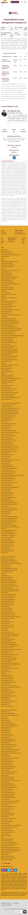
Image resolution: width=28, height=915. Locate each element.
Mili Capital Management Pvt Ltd (7, 601)
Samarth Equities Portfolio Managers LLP (9, 725)
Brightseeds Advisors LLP (6, 366)
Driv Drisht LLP (4, 422)
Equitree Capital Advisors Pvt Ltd (8, 454)
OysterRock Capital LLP (6, 666)
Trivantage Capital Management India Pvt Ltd (10, 801)
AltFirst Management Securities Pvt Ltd (9, 301)
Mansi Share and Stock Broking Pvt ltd (9, 582)
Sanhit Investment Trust (6, 732)
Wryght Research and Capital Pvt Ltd (8, 857)
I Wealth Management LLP (6, 511)
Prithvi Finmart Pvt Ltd (5, 689)
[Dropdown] (25, 2)
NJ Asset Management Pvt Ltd (7, 651)
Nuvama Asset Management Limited (8, 659)
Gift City (3, 241)
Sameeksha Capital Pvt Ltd (6, 727)
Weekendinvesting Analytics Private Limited (10, 847)
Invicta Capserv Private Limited (7, 537)
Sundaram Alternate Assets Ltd (7, 777)
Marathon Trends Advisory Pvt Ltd (8, 584)
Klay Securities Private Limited (7, 558)
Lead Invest (3, 573)
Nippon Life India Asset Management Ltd (9, 646)
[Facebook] (5, 870)
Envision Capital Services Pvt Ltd (7, 444)
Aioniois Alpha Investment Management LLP (10, 284)
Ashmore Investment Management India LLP (10, 321)
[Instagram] (2, 870)
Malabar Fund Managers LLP (7, 578)
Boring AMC (3, 363)
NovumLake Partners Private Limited (8, 658)
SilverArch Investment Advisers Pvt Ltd (9, 751)
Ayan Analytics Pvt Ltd (5, 344)
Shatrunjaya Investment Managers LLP (9, 744)
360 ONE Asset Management (7, 253)
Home (2, 230)
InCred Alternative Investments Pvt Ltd (9, 521)
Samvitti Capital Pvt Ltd (5, 728)
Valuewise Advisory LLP (6, 828)
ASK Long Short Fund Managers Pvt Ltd (9, 327)
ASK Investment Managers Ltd (7, 325)
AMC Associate (12, 239)
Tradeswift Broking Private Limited (8, 797)
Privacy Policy (16, 903)
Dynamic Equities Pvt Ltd (6, 427)
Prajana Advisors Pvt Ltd (6, 683)
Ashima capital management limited (8, 320)
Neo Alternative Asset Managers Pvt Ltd (9, 633)
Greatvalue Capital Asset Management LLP (10, 487)
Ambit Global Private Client (6, 304)
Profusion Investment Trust (6, 694)
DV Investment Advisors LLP (7, 425)
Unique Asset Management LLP (7, 813)
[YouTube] (12, 870)
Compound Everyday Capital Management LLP (10, 397)
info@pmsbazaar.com (8, 866)
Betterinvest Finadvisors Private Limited (9, 356)
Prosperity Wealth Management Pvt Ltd (9, 695)
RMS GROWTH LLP (5, 718)
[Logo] (4, 2)
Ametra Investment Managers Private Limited (10, 309)
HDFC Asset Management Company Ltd (9, 502)
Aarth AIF (3, 259)
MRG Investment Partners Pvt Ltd (7, 618)
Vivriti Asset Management (6, 835)
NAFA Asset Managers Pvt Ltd (7, 621)
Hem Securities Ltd (5, 506)
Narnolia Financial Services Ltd (7, 625)
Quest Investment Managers (7, 706)
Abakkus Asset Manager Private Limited (9, 261)
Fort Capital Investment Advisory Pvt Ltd (9, 468)
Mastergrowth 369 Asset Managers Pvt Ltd (10, 589)
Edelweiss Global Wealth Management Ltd (10, 432)
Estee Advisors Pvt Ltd (5, 456)
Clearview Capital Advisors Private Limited (9, 392)
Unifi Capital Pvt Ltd (5, 811)
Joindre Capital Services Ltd (7, 549)
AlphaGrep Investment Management (8, 297)
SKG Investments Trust (5, 756)
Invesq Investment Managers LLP (8, 532)
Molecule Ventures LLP (5, 606)
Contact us (3, 233)
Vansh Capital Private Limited (7, 830)
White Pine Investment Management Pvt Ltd (10, 851)
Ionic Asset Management (6, 538)
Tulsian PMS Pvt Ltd (5, 804)
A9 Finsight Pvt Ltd (5, 256)
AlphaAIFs (3, 296)
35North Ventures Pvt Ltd (6, 251)
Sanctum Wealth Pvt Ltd (6, 730)
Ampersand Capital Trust (6, 311)
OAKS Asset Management (6, 661)
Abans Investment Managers (7, 263)
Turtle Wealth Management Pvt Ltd (8, 806)
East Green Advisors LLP (6, 428)
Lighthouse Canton (5, 575)
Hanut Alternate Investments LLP (7, 501)
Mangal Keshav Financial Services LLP (9, 580)
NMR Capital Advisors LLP (6, 652)
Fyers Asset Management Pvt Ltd (8, 477)
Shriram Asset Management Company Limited (10, 749)
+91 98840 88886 (6, 863)
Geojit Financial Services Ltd (7, 480)
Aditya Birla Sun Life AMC (6, 275)
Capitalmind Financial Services (7, 375)
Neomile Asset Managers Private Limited (9, 635)
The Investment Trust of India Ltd (8, 794)
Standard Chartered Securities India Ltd (9, 771)
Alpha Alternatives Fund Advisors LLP (9, 294)
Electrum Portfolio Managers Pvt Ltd (8, 435)
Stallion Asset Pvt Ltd (5, 770)
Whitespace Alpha (5, 854)
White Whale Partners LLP (6, 852)
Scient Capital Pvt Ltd (5, 737)
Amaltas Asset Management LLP (8, 302)
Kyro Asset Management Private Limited (9, 568)
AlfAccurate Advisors (5, 292)
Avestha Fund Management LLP (7, 340)
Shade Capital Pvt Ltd (5, 742)
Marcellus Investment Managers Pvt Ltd (9, 585)
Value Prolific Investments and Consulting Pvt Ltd (11, 825)
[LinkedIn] (14, 157)
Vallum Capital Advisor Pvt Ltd (7, 821)
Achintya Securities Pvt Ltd (6, 273)
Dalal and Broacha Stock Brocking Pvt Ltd (9, 413)
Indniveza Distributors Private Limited (8, 525)
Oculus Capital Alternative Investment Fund (10, 663)
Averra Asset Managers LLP (6, 339)
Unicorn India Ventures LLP (6, 809)
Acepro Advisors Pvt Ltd (6, 271)
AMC (2, 238)
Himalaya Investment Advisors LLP (8, 508)
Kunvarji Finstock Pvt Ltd (6, 566)
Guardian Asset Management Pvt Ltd (8, 497)
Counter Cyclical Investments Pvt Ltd (8, 404)
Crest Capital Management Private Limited (9, 411)
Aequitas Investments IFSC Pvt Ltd (8, 278)
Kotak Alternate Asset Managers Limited (9, 561)
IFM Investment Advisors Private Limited (9, 516)
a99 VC (2, 258)
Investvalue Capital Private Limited (8, 535)
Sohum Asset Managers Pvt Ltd (7, 761)
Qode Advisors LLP (5, 704)
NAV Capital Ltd (4, 628)
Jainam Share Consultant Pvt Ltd (7, 545)
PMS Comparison (19, 230)
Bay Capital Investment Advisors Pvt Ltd (9, 352)
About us (3, 232)
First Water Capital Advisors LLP (7, 466)
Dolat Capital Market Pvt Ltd (6, 418)
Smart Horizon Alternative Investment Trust (10, 758)
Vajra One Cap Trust (5, 816)
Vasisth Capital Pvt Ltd (5, 833)
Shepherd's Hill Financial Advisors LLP (9, 746)
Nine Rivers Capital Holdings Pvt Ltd (8, 642)
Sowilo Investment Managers (7, 765)
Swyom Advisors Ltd (5, 782)
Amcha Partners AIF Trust (6, 308)
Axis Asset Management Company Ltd (9, 342)
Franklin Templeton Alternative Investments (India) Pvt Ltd (13, 475)
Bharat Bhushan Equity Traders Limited (9, 359)
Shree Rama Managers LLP (6, 747)
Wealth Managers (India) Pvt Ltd (7, 845)
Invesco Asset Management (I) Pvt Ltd (9, 530)
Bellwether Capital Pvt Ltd (6, 354)
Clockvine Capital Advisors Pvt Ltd (8, 394)
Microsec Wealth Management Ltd (8, 599)
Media (23, 239)
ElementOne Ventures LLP (6, 437)
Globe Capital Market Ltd (6, 485)
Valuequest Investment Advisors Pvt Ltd (9, 827)
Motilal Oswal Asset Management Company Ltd (11, 616)
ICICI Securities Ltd (5, 514)
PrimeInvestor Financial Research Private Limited (11, 687)
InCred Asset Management (6, 523)
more (9, 123)
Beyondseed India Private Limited (8, 357)
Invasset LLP (3, 528)
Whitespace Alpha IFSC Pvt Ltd (7, 856)
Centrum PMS (4, 383)
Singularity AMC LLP (5, 754)
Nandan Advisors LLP (5, 623)
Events (23, 238)
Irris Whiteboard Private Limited (7, 540)
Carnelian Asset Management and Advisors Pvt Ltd (11, 378)
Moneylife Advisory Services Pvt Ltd (8, 613)
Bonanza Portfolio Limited (6, 361)
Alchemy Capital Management (7, 289)
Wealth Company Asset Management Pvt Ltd (10, 844)
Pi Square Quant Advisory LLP (7, 676)
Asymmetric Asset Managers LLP (8, 332)
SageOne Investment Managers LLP (8, 723)
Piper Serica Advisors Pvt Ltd (7, 678)
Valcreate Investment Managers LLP (8, 818)
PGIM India (3, 673)
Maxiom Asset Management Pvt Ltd (8, 594)
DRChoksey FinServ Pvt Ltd (6, 420)
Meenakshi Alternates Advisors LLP (8, 596)
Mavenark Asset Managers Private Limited (9, 590)
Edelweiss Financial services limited (8, 430)
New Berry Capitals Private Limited (8, 639)
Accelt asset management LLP (7, 266)
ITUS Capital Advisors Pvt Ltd (7, 544)
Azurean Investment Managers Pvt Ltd (9, 345)
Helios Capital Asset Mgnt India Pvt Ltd (9, 504)
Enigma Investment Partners (6, 442)
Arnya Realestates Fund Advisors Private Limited (11, 314)
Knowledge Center (12, 238)
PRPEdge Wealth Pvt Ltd (6, 697)
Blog (23, 241)
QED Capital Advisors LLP (6, 702)
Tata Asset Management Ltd (7, 789)
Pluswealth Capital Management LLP (8, 682)
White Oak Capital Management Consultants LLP (11, 849)
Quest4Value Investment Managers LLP (9, 710)
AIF (2, 239)
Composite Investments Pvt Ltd (7, 395)
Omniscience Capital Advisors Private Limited (10, 664)
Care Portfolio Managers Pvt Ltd (7, 376)
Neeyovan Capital (4, 630)
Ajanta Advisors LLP (5, 285)
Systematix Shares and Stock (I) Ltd (8, 785)
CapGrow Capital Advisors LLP (7, 371)
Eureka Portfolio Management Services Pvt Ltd (10, 459)
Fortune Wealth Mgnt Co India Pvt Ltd (8, 471)
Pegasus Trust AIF (5, 670)
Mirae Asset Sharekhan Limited (7, 603)
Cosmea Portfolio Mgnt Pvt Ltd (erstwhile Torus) (11, 403)
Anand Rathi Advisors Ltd (6, 313)
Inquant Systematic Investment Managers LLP (10, 526)
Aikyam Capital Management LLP (8, 282)
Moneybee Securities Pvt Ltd (7, 611)
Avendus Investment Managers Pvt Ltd (9, 337)
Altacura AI (3, 299)
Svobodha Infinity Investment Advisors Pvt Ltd (10, 780)
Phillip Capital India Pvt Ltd (6, 675)
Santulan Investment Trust (6, 734)
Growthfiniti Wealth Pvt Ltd (6, 495)
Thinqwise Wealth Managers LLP (7, 796)
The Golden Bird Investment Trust (8, 792)
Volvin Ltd (3, 837)
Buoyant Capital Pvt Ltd (6, 370)
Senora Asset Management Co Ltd (8, 739)
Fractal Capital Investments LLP (7, 473)
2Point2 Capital (4, 249)
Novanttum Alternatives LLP (6, 656)
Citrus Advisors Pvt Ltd (5, 387)
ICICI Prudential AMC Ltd (6, 513)
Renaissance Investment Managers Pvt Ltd (10, 715)
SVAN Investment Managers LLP (7, 778)
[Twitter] (9, 870)
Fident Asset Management (6, 461)
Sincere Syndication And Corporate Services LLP (11, 753)
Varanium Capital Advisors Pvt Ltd (8, 832)
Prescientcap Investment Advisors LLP (9, 685)
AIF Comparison (19, 232)
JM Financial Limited (5, 547)
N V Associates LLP (5, 620)
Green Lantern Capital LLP (6, 489)
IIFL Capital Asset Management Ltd (8, 520)
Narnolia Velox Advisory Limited (7, 627)
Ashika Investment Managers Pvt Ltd (8, 318)
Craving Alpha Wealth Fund (6, 406)
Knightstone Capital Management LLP (9, 560)
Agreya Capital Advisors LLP (7, 280)
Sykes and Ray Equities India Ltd (7, 784)
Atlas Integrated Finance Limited (7, 333)
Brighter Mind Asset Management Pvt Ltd (9, 364)
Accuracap (3, 268)
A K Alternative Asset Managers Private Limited (10, 254)
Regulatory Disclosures (6, 903)
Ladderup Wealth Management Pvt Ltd (9, 570)
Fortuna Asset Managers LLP (7, 470)
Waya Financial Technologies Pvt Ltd (8, 842)
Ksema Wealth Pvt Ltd (5, 565)
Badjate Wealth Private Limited (7, 347)
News (23, 243)
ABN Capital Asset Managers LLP (8, 265)
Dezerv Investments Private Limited (8, 415)
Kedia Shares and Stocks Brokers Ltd (8, 556)
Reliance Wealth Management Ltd (8, 713)
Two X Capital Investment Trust (7, 808)
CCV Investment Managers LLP (7, 382)
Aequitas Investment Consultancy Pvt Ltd (9, 277)
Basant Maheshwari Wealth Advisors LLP (9, 351)
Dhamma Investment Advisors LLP (8, 416)
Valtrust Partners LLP (5, 823)
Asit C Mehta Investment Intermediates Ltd (10, 323)
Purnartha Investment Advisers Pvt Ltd (9, 701)
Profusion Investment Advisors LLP (8, 692)
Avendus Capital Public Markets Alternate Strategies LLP (12, 335)
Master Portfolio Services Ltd (7, 587)
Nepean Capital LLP (5, 637)
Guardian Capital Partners (6, 499)
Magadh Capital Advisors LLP (7, 577)
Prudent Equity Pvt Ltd (5, 699)
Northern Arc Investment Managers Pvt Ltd (9, 654)
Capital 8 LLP (3, 373)
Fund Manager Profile (20, 233)
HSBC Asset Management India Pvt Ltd (9, 509)
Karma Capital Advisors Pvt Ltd (7, 551)
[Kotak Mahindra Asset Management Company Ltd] (14, 12)
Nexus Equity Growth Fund (6, 640)
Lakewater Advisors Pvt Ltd (6, 572)
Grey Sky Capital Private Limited (7, 492)
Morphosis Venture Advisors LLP (8, 615)
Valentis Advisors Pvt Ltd (6, 820)
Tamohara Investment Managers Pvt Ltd (9, 787)
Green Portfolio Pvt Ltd (5, 490)
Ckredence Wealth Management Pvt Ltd (9, 388)
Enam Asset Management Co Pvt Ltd (8, 440)
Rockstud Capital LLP (5, 720)
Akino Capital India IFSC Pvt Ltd (7, 287)
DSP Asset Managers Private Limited (8, 423)
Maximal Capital (4, 592)
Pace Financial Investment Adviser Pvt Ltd (9, 668)
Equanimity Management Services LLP (9, 446)
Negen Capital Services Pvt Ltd (7, 632)
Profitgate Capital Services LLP (7, 690)
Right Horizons (4, 716)
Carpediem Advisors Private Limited (8, 380)
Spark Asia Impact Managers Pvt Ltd (8, 766)
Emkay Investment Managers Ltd (7, 439)
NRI (2, 243)
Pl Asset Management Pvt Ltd (7, 680)
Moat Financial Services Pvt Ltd (7, 604)
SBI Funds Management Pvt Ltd (7, 735)
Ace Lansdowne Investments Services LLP (9, 270)
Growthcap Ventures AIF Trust (7, 494)
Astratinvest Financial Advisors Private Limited (10, 330)
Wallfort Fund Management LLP (7, 839)
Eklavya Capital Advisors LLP (7, 434)
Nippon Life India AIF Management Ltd (9, 644)
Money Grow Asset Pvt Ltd (6, 609)
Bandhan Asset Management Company (9, 349)
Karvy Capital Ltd (4, 552)
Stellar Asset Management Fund (7, 773)
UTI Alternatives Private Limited (7, 814)
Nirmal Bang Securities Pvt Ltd (7, 647)
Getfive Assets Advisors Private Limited (9, 482)
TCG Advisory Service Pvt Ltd (7, 790)
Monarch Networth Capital (6, 608)
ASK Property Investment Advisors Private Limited (11, 328)
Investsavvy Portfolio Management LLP (9, 533)
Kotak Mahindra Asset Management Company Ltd (11, 563)
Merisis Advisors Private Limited (7, 597)
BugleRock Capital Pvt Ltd (6, 368)
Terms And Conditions (6, 905)
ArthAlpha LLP (4, 316)
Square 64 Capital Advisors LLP (7, 768)
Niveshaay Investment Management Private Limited (11, 649)
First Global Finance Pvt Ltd (6, 465)
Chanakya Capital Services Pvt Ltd (8, 385)
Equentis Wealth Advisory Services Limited (10, 447)
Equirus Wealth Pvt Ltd (5, 452)
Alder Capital (3, 290)
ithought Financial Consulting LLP (8, 542)
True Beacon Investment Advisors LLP (9, 802)
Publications (11, 241)
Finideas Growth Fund (5, 463)
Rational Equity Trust (5, 711)
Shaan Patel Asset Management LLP (8, 741)
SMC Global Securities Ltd (6, 759)
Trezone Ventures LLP (5, 799)
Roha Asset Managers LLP (6, 722)
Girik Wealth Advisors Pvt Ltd (7, 483)
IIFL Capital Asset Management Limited (9, 518)
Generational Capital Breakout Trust (8, 478)
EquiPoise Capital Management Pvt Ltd (9, 451)
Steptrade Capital (4, 775)
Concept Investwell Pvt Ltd (6, 399)
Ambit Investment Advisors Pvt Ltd (8, 306)
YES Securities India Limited (6, 859)
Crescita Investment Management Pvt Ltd (9, 409)
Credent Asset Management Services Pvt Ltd (10, 408)
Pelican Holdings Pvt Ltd (6, 671)
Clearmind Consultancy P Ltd (7, 390)
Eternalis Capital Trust (5, 458)
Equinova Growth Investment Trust (8, 449)
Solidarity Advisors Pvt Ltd (6, 763)
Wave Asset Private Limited (6, 840)
